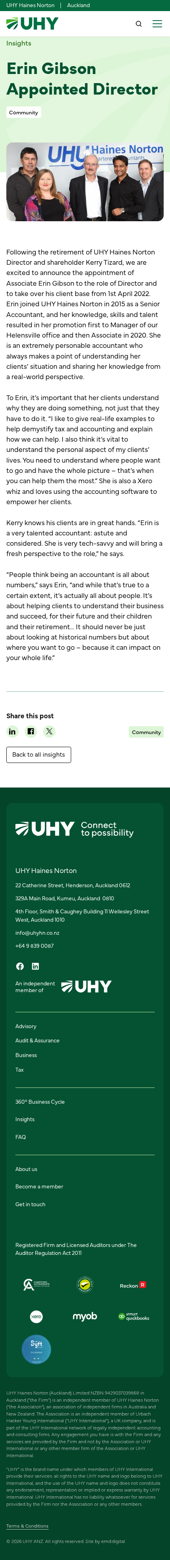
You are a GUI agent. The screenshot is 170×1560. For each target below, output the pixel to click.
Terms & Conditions (27, 1526)
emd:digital (113, 1541)
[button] (156, 23)
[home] (32, 23)
